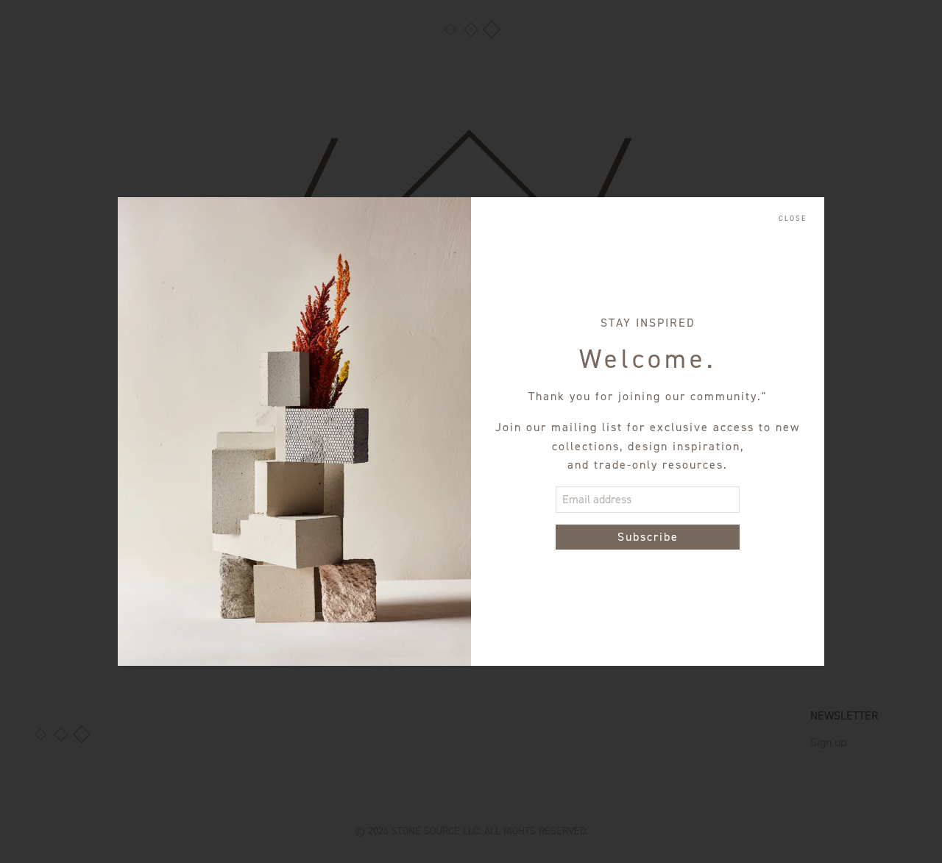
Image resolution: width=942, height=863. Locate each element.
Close (793, 218)
